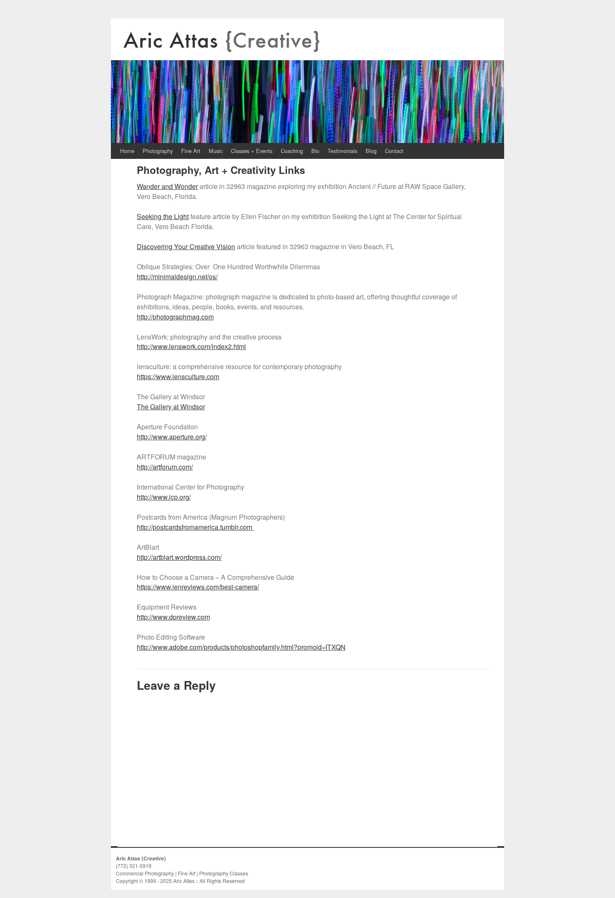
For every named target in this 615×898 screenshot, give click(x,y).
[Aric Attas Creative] (307, 80)
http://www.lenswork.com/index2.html (191, 346)
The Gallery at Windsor (171, 406)
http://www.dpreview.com (173, 617)
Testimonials (342, 151)
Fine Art (190, 151)
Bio (315, 151)
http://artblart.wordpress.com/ (179, 557)
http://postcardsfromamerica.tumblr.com (195, 527)
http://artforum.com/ (165, 467)
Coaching (292, 151)
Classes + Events (251, 151)
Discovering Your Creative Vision (186, 246)
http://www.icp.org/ (164, 497)
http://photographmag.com (175, 316)
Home (127, 151)
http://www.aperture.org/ (172, 436)
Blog (371, 151)
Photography (158, 151)
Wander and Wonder (167, 186)
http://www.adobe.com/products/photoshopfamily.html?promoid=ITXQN (241, 647)
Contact (394, 151)
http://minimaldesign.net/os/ (177, 276)
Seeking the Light (163, 216)
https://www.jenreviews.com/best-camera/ (198, 587)
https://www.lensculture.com (178, 376)
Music (216, 151)
